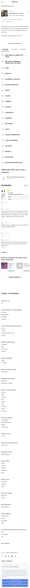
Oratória (3, 335)
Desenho (3, 484)
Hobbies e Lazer (5, 434)
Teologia (3, 319)
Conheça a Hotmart (6, 561)
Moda (2, 472)
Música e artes (5, 479)
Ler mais (3, 252)
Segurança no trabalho (7, 383)
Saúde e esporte (6, 513)
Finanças (3, 425)
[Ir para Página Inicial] (15, 2)
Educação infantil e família (8, 369)
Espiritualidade (5, 314)
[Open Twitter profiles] (6, 556)
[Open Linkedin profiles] (9, 556)
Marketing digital (5, 454)
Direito (3, 394)
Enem (2, 399)
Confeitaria (4, 344)
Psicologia (3, 411)
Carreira (3, 328)
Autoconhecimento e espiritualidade (11, 310)
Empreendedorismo (6, 422)
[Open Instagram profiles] (15, 556)
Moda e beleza (5, 461)
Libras (2, 404)
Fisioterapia (4, 520)
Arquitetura (4, 381)
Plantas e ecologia (6, 493)
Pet (2, 303)
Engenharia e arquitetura (8, 378)
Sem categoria (5, 543)
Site (2, 536)
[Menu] (2, 2)
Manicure (3, 468)
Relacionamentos (6, 504)
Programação (4, 534)
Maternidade (4, 372)
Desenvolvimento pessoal (8, 333)
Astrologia (4, 312)
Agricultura (4, 495)
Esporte (3, 518)
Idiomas (3, 401)
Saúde (2, 523)
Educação (3, 397)
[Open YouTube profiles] (12, 556)
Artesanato (4, 482)
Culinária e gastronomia (7, 342)
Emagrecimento (5, 516)
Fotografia (3, 363)
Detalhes (23, 49)
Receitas (3, 351)
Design (3, 360)
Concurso (3, 392)
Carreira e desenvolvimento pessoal (11, 326)
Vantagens (14, 49)
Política (3, 408)
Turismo (3, 436)
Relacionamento (5, 507)
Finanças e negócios (6, 418)
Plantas (3, 498)
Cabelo (3, 463)
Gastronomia (4, 349)
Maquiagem (4, 470)
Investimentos (5, 427)
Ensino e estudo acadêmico (8, 390)
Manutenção (4, 445)
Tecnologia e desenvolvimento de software (13, 529)
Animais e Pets (5, 301)
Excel (2, 532)
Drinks (2, 347)
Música (3, 486)
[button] (13, 55)
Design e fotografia (6, 358)
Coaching (3, 330)
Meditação (4, 317)
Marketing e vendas (6, 452)
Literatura (3, 406)
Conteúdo (5, 49)
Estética (3, 465)
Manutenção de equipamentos (9, 443)
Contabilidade (4, 420)
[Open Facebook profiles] (2, 556)
